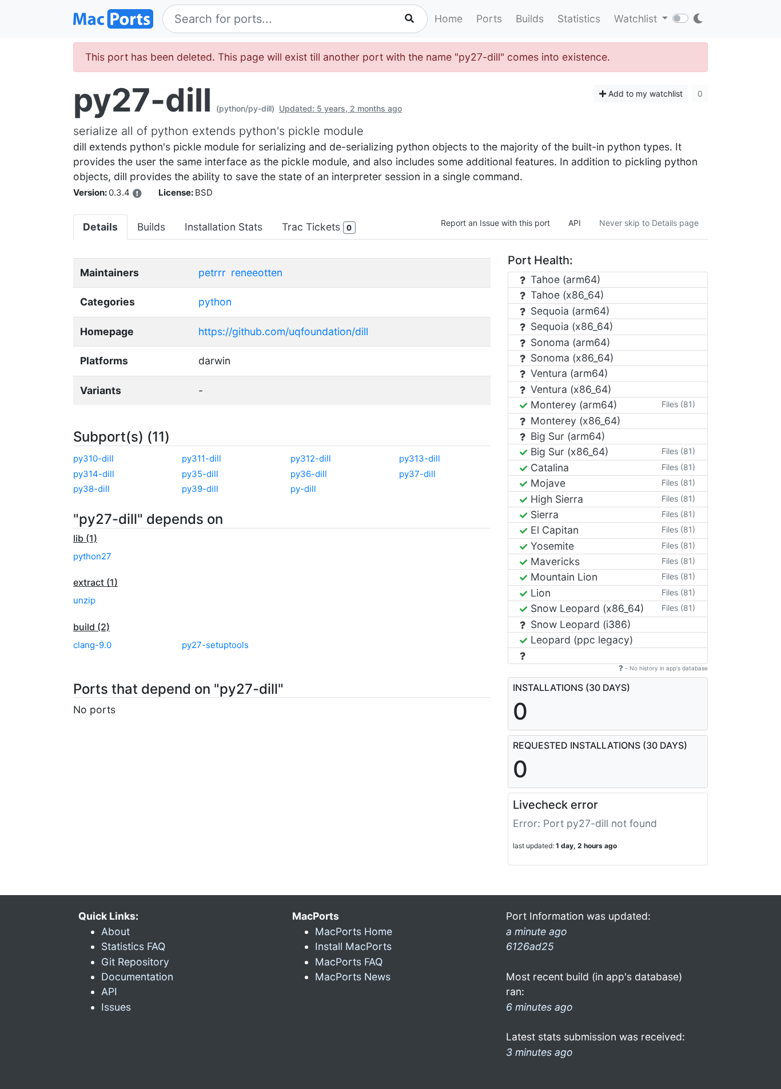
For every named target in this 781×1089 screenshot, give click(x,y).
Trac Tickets (317, 227)
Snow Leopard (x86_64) (586, 608)
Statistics (578, 19)
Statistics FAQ (133, 946)
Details (100, 227)
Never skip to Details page (649, 223)
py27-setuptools (215, 644)
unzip (84, 600)
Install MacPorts (353, 946)
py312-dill (310, 458)
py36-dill (308, 473)
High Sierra (555, 499)
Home (449, 19)
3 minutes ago (539, 1052)
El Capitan (553, 530)
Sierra (543, 514)
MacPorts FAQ (348, 962)
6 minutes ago (539, 1007)
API (574, 223)
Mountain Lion (562, 577)
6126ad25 (530, 946)
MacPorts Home (353, 931)
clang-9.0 (92, 644)
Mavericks (554, 561)
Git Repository (135, 962)
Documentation (137, 977)
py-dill (303, 488)
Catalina (548, 468)
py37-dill (417, 473)
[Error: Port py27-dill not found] (137, 193)
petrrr (212, 273)
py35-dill (200, 473)
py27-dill (142, 100)
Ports (489, 19)
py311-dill (201, 458)
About (115, 931)
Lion (539, 593)
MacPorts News (352, 977)
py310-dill (93, 458)
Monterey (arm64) (572, 405)
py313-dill (419, 458)
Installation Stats (223, 227)
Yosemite (551, 546)
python (215, 302)
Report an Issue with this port (495, 223)
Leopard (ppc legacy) (580, 640)
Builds (530, 19)
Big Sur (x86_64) (568, 452)
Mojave (546, 483)
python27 (92, 556)
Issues (116, 1007)
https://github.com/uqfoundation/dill (283, 331)
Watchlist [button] (637, 19)
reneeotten (256, 273)
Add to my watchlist (644, 93)
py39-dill (200, 488)
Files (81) (678, 404)
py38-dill (91, 488)
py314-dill (93, 473)
